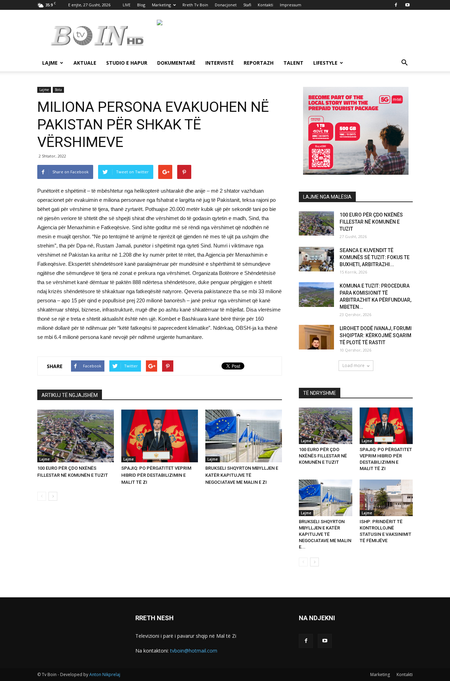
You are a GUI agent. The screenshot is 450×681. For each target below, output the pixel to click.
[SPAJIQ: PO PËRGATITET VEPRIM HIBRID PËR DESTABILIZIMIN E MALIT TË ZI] (159, 436)
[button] (404, 63)
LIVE (126, 4)
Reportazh (259, 62)
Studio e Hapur (126, 62)
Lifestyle (325, 62)
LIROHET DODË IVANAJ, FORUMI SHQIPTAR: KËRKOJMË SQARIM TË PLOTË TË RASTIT (376, 335)
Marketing (161, 4)
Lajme (50, 62)
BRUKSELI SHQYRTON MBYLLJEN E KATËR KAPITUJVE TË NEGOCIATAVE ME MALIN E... (325, 534)
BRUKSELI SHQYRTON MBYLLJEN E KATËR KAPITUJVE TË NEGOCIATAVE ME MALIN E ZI (241, 475)
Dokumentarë (176, 62)
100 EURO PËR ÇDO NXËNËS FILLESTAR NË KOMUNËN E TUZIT (371, 222)
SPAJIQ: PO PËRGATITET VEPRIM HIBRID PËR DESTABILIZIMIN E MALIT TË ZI (156, 475)
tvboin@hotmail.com (193, 650)
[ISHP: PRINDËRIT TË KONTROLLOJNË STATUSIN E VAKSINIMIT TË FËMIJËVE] (386, 498)
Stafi (247, 4)
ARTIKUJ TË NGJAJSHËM (69, 395)
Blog (141, 4)
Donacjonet (226, 4)
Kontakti (265, 4)
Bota (58, 89)
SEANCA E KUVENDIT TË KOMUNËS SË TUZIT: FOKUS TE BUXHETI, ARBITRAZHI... (375, 257)
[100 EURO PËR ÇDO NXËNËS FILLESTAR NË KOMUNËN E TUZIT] (75, 436)
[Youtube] (407, 5)
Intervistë (219, 62)
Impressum (290, 4)
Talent (293, 62)
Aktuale (84, 62)
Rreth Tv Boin (195, 4)
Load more (353, 365)
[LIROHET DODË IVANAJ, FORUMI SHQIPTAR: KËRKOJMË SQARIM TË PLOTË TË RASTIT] (316, 337)
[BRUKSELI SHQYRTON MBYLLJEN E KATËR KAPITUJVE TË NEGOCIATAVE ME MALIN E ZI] (243, 436)
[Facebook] (396, 5)
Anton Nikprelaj (104, 674)
